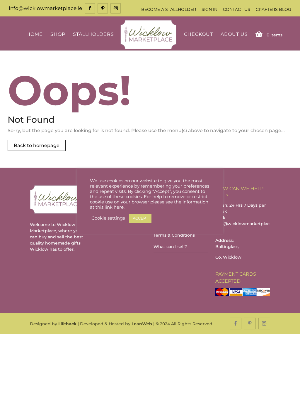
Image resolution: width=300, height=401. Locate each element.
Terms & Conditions (174, 235)
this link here (110, 207)
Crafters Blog (273, 9)
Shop (57, 34)
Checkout (198, 34)
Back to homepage (36, 145)
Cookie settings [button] (108, 218)
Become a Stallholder (168, 9)
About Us (234, 34)
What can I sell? (170, 246)
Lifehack (67, 323)
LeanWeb (142, 323)
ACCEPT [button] (140, 218)
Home (34, 34)
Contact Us (236, 9)
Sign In (209, 9)
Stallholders (93, 34)
